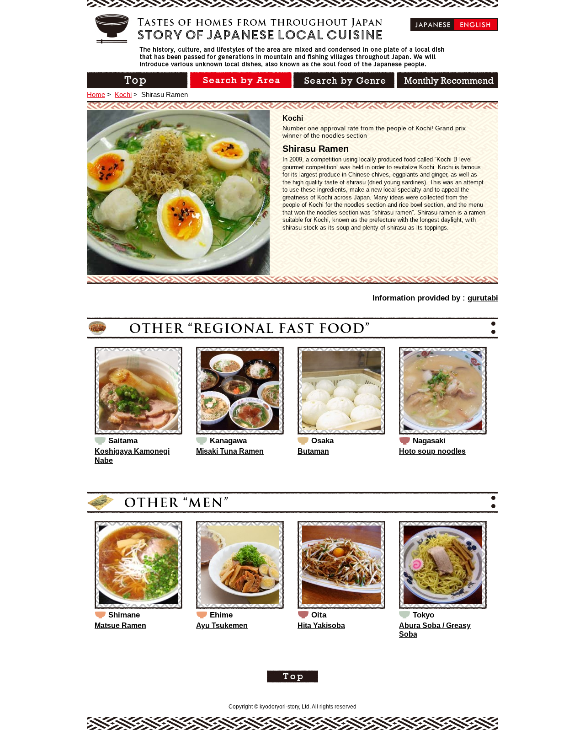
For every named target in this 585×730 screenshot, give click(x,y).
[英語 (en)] (475, 24)
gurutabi (483, 298)
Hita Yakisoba (321, 625)
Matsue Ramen (120, 625)
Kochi (123, 94)
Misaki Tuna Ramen (230, 451)
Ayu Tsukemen (222, 625)
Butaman (313, 451)
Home (96, 94)
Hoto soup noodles (432, 451)
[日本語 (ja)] (433, 24)
